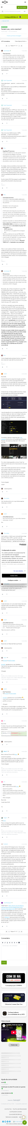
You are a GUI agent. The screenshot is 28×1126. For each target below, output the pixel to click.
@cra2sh (5, 660)
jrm (4, 720)
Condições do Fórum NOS (7, 1103)
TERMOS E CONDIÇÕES (12, 1117)
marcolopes (6, 50)
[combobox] (14, 11)
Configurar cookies (13, 580)
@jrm (16, 754)
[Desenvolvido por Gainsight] (14, 1100)
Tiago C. (6, 817)
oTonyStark (6, 498)
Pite (4, 148)
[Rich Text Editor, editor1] (14, 952)
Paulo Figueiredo (8, 80)
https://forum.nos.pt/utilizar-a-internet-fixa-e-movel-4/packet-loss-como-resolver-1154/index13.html (12, 907)
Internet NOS (5, 21)
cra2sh (5, 373)
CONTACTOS (8, 1109)
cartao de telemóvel (6, 1093)
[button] (2, 7)
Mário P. (5, 751)
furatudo (6, 844)
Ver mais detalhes (18, 571)
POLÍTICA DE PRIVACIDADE (20, 1109)
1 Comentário (4, 1084)
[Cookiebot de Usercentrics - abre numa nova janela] (19, 545)
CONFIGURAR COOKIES (15, 1111)
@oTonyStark (11, 660)
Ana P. (5, 657)
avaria (2, 1082)
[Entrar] (2, 11)
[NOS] (5, 2)
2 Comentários (5, 1090)
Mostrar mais (14, 1045)
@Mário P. (7, 917)
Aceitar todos (14, 575)
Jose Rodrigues (7, 902)
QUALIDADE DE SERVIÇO (15, 1114)
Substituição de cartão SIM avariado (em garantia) (13, 1087)
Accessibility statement (21, 1103)
